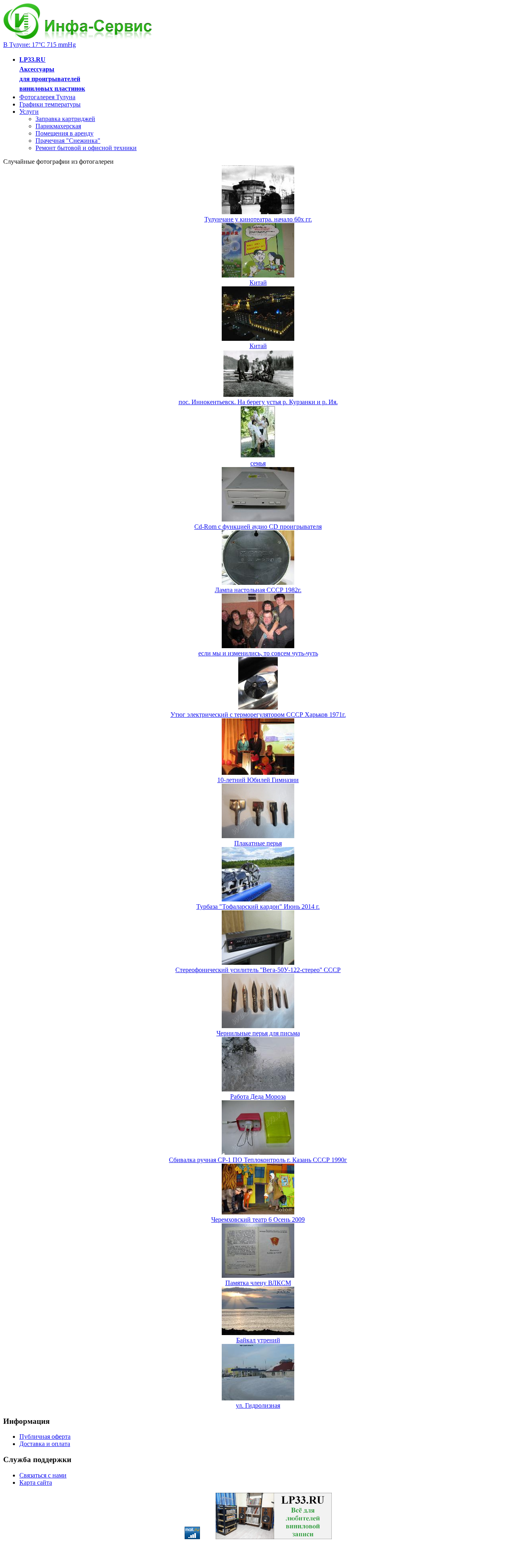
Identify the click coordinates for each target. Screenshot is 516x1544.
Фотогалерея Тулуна (47, 97)
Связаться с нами (43, 1475)
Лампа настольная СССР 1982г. (258, 589)
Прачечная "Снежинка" (67, 140)
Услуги (29, 111)
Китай (258, 282)
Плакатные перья (258, 843)
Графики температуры (50, 104)
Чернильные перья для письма (258, 1033)
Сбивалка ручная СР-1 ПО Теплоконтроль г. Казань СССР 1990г (258, 1159)
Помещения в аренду (64, 133)
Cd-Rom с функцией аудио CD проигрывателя (258, 526)
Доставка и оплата (44, 1443)
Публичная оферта (45, 1436)
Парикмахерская (58, 126)
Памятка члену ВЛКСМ (258, 1282)
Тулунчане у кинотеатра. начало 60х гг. (258, 219)
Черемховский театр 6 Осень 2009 (258, 1219)
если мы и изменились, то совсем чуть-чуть (258, 653)
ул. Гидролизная (258, 1405)
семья (258, 463)
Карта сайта (35, 1482)
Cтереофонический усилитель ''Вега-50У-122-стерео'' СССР (258, 969)
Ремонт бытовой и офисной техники (86, 147)
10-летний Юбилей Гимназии (258, 779)
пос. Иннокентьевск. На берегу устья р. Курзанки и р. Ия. (258, 402)
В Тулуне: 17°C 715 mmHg (39, 44)
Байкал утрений (258, 1340)
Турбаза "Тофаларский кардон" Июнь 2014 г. (258, 906)
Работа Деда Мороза (258, 1096)
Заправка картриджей (65, 118)
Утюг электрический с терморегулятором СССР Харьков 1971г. (258, 714)
